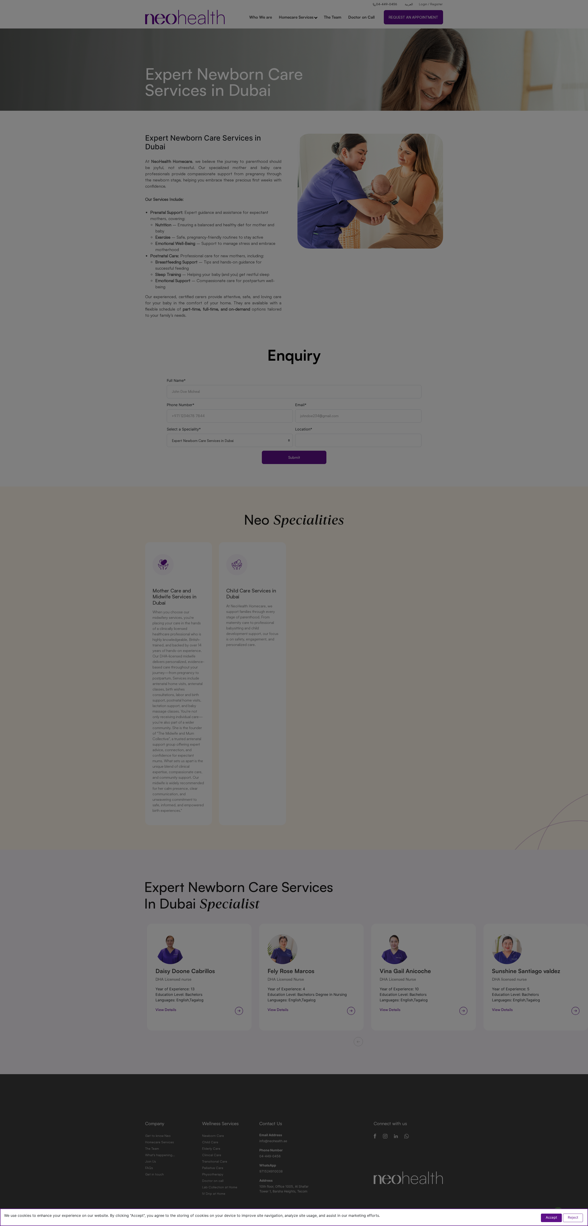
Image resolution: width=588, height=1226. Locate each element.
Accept (551, 1217)
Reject (573, 1217)
